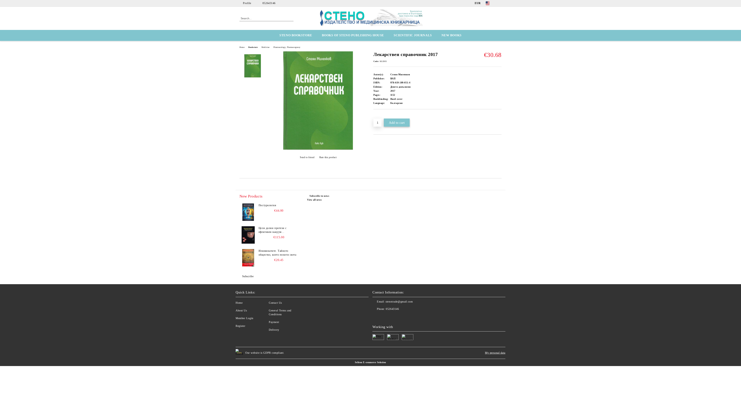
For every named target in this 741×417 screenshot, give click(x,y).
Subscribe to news (319, 196)
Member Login (244, 318)
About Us (241, 310)
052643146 (269, 3)
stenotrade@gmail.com (399, 301)
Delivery (274, 329)
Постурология (267, 205)
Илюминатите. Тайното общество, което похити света (277, 252)
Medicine (265, 47)
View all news (314, 199)
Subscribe (248, 276)
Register (240, 326)
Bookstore (253, 47)
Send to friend (307, 157)
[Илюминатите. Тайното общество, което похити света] (248, 257)
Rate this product (328, 157)
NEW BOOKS (452, 35)
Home (241, 47)
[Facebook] (499, 3)
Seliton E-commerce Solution (370, 362)
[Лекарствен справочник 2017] (318, 148)
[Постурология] (248, 212)
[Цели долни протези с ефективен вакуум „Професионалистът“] (248, 235)
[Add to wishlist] (381, 116)
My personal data (495, 352)
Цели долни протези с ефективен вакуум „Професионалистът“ (273, 230)
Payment (274, 322)
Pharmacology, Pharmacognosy (286, 47)
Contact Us (275, 302)
